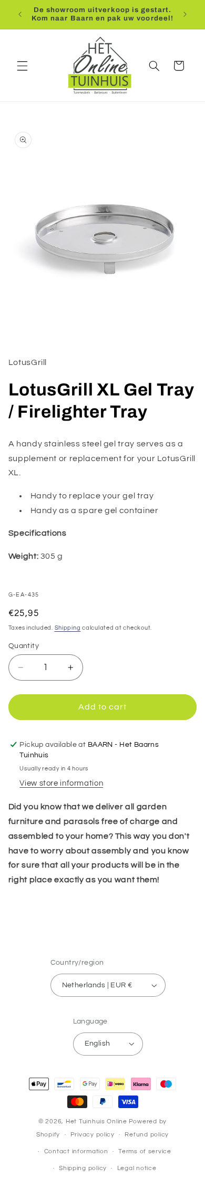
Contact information (76, 1151)
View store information (61, 783)
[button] (22, 66)
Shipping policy (83, 1168)
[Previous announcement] (20, 14)
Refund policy (147, 1135)
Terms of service (144, 1151)
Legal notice (137, 1168)
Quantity (23, 646)
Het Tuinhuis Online (96, 1121)
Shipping (68, 628)
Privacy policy (92, 1135)
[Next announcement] (185, 14)
